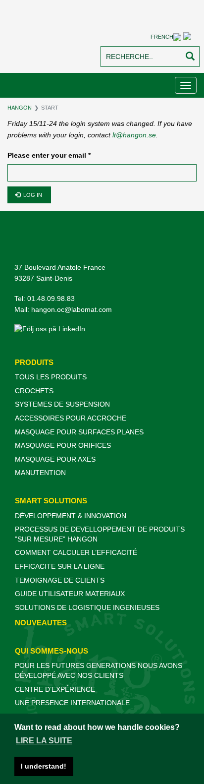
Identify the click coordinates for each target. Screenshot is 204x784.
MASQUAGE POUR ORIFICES (63, 445)
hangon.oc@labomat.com (71, 309)
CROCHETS (34, 391)
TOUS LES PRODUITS (51, 377)
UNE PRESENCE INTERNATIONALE (72, 703)
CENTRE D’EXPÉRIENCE (55, 689)
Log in (32, 195)
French (162, 37)
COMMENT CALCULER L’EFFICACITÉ (76, 552)
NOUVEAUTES (41, 622)
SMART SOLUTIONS (51, 500)
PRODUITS (34, 362)
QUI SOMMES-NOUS (51, 651)
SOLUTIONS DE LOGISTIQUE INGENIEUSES (87, 607)
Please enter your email (49, 155)
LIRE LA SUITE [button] (44, 740)
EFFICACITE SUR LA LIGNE (59, 566)
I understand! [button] (43, 766)
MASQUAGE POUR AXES (55, 459)
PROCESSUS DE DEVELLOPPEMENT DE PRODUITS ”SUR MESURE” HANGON (100, 534)
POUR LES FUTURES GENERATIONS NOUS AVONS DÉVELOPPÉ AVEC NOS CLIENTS (98, 670)
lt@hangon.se (134, 135)
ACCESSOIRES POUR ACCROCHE (70, 418)
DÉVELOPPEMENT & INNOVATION (70, 516)
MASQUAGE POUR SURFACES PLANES (79, 432)
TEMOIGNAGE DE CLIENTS (59, 580)
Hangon (19, 108)
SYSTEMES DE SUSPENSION (62, 404)
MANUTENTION (40, 473)
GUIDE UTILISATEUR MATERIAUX (70, 594)
